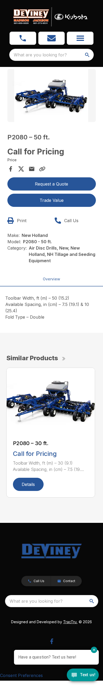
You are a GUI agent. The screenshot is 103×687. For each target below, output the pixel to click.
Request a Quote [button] (51, 184)
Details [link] (28, 484)
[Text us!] (83, 675)
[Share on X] (21, 169)
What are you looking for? (40, 54)
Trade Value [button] (52, 200)
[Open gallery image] (51, 95)
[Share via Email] (32, 169)
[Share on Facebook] (10, 169)
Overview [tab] (51, 279)
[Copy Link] (42, 169)
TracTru (70, 622)
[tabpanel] (51, 96)
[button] (23, 38)
